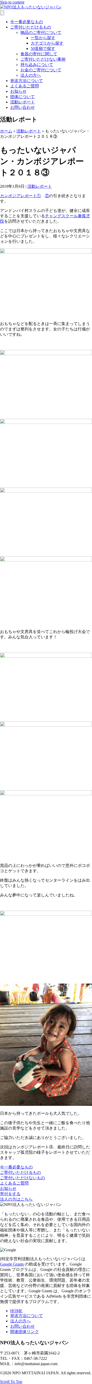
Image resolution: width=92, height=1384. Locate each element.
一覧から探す (43, 38)
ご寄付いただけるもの (30, 27)
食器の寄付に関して (38, 54)
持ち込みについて (36, 64)
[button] (16, 1167)
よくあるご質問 (24, 86)
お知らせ (18, 91)
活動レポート (22, 102)
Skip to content (12, 2)
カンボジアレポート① (20, 196)
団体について (22, 97)
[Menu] (2, 12)
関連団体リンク (24, 1331)
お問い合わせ (22, 107)
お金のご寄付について (40, 70)
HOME (16, 1311)
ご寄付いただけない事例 (42, 59)
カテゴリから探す (47, 43)
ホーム (6, 131)
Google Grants (12, 1264)
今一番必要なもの (26, 22)
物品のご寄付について (40, 32)
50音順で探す (43, 48)
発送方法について (26, 80)
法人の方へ (30, 75)
